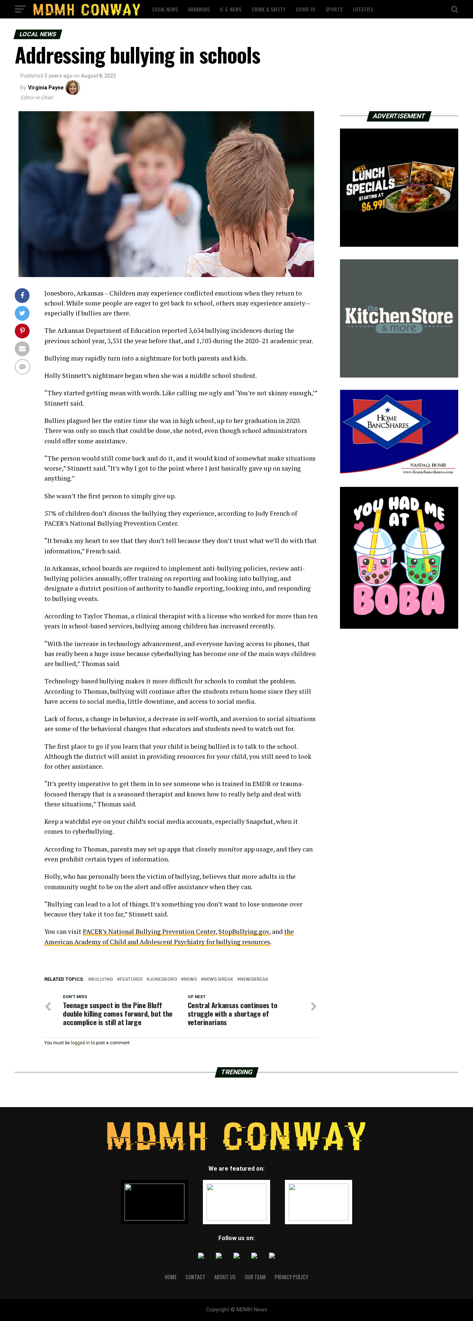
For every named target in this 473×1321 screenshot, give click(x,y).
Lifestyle (363, 9)
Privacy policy (291, 1277)
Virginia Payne (46, 88)
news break (218, 979)
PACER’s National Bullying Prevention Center (149, 931)
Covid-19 (305, 9)
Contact (195, 1277)
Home (171, 1277)
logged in (80, 1042)
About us (225, 1277)
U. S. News (230, 9)
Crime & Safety (268, 9)
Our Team (255, 1277)
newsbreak (254, 979)
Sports (334, 9)
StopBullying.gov (243, 931)
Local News (165, 9)
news (190, 979)
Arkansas (199, 9)
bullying (102, 979)
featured (131, 979)
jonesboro (163, 979)
